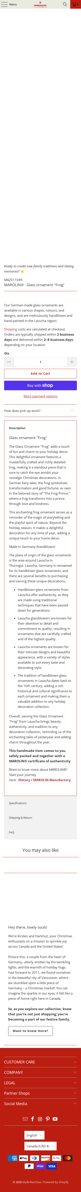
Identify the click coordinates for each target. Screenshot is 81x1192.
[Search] (65, 4)
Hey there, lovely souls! (27, 927)
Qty (6, 353)
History (24, 780)
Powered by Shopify (55, 1182)
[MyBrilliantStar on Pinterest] (47, 1119)
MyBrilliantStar (31, 1182)
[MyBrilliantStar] (40, 4)
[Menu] (2, 4)
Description (17, 428)
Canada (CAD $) (38, 1146)
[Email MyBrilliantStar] (25, 1119)
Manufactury (60, 780)
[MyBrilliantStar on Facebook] (33, 1119)
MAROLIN (41, 780)
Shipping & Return (20, 818)
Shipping (10, 329)
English (32, 1135)
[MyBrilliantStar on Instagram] (40, 1119)
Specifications (18, 803)
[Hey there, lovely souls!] (40, 898)
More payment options (40, 396)
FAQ (11, 832)
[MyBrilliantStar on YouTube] (55, 1119)
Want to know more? (30, 1031)
